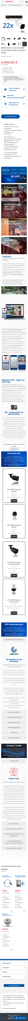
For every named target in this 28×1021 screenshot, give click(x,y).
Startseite (3, 5)
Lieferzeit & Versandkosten (9, 1008)
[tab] (14, 639)
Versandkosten (5, 897)
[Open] (3, 1)
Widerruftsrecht (10, 72)
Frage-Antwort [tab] (14, 173)
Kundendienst (22, 1018)
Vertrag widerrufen (14, 985)
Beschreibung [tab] (5, 169)
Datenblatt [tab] (14, 169)
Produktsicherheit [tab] (22, 173)
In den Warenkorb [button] (10, 949)
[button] (25, 10)
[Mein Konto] (23, 1)
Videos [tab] (5, 173)
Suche (20, 1)
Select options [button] (11, 911)
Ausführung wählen (23, 911)
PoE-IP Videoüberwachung (15, 5)
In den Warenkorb (11, 116)
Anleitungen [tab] (22, 169)
